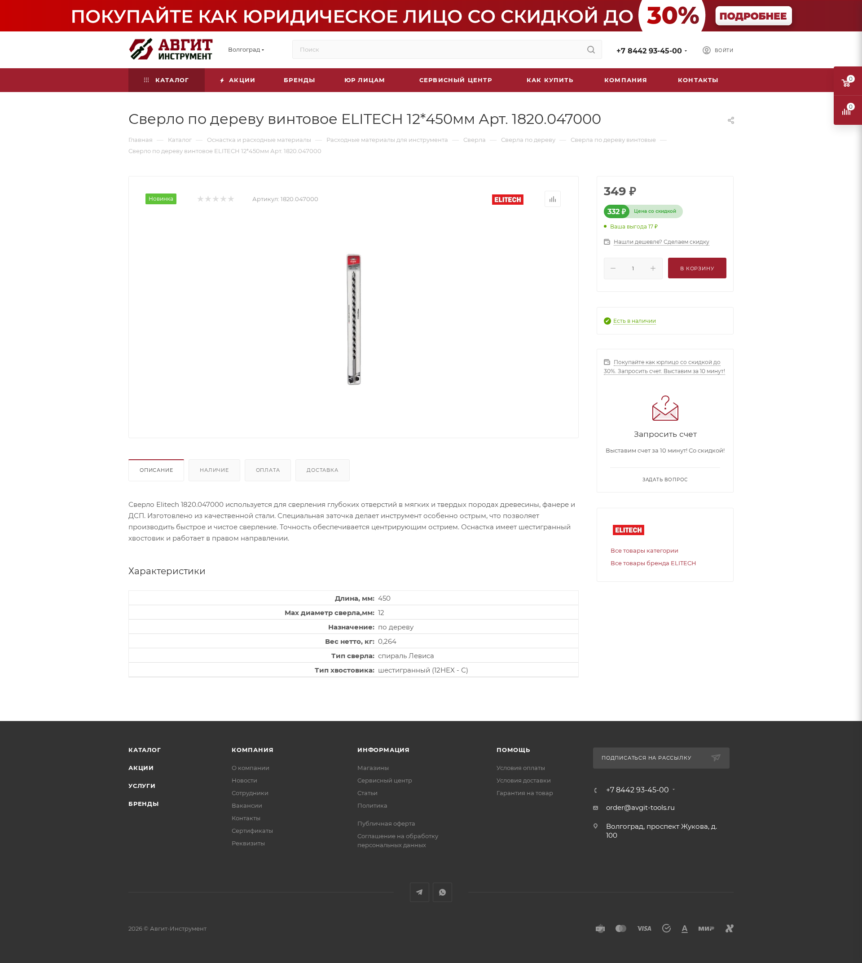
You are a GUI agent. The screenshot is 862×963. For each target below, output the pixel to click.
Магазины (373, 767)
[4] (223, 199)
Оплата (268, 470)
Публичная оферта (386, 823)
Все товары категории (644, 550)
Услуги (142, 785)
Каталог (144, 749)
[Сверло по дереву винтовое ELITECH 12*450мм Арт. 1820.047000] (354, 319)
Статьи (367, 792)
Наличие (214, 470)
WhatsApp (442, 892)
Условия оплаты (521, 767)
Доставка (322, 470)
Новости (244, 780)
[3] (215, 199)
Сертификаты (252, 830)
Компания (252, 749)
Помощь (513, 749)
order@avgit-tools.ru (640, 807)
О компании (250, 767)
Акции (141, 767)
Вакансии (247, 805)
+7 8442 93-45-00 (649, 51)
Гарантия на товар (525, 792)
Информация (383, 749)
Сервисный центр (384, 780)
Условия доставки (524, 780)
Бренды (143, 803)
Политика (372, 805)
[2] (207, 199)
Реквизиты (248, 843)
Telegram (419, 892)
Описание (156, 470)
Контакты (246, 818)
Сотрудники (250, 792)
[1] (200, 199)
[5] (230, 199)
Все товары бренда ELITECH (653, 563)
